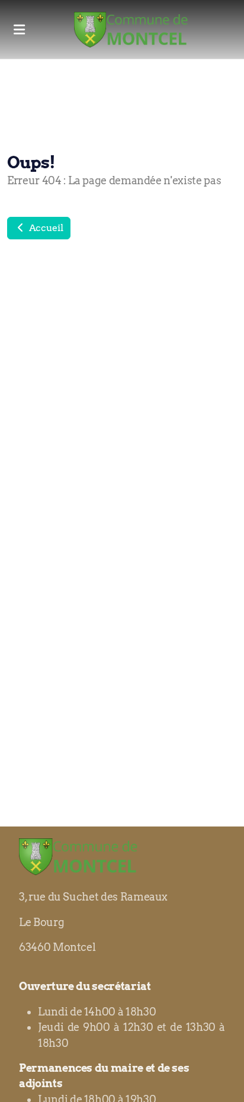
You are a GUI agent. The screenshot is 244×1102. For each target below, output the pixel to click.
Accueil (45, 227)
